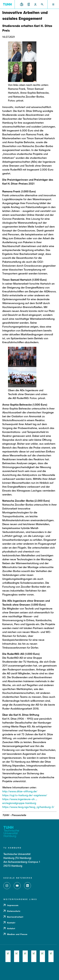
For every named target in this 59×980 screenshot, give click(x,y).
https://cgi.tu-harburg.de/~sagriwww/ (24, 795)
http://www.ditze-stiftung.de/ (19, 791)
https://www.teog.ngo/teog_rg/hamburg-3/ (28, 806)
